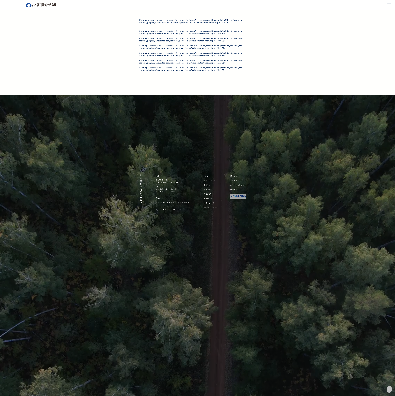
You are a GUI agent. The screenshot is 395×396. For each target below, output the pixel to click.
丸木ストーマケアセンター (169, 210)
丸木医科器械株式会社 (140, 189)
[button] (389, 5)
